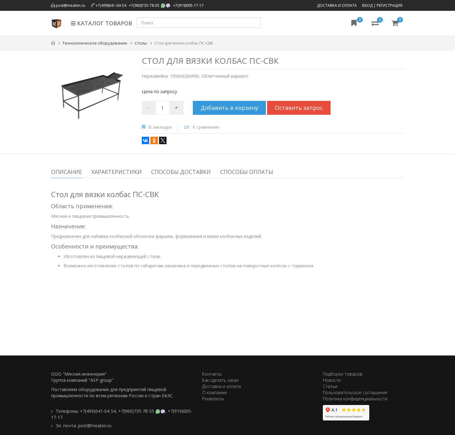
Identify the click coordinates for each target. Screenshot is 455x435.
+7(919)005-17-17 (188, 5)
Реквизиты (213, 399)
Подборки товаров (342, 374)
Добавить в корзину (229, 107)
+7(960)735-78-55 (144, 5)
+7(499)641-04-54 (111, 5)
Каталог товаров (104, 23)
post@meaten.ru (70, 5)
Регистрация (389, 5)
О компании (214, 392)
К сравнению (206, 127)
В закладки (160, 127)
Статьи (330, 386)
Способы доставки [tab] (181, 171)
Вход (367, 5)
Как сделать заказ (220, 380)
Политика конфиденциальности (355, 399)
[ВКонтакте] (145, 140)
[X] (163, 140)
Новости (332, 380)
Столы (141, 43)
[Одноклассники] (154, 140)
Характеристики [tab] (116, 171)
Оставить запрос (299, 107)
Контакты (212, 374)
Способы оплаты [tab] (246, 171)
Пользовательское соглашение (355, 392)
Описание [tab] (66, 171)
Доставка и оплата (337, 5)
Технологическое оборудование (95, 43)
